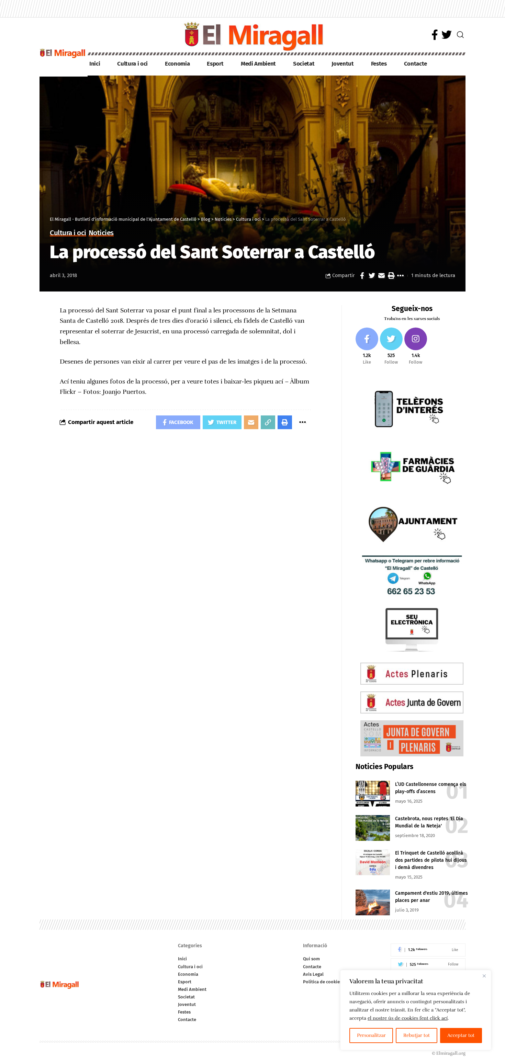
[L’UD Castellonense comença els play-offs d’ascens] (373, 793)
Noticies (101, 233)
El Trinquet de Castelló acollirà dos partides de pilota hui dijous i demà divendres (431, 860)
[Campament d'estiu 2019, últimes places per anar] (373, 902)
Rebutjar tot (416, 1035)
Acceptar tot (460, 1035)
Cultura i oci (68, 233)
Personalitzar (371, 1035)
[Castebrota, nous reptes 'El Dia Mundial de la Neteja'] (373, 828)
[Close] (484, 976)
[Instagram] (415, 347)
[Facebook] (435, 35)
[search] (460, 35)
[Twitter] (446, 35)
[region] (415, 1010)
